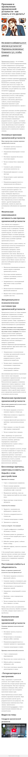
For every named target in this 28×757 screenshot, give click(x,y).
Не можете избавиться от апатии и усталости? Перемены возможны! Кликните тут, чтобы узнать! (14, 49)
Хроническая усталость (8, 61)
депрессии (5, 335)
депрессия (12, 90)
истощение (14, 707)
